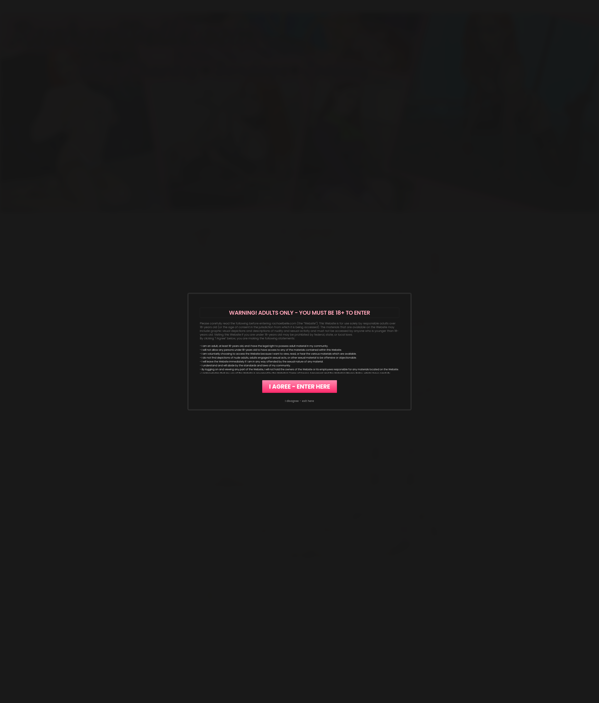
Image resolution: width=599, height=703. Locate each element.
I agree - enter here (299, 386)
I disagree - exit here (299, 401)
